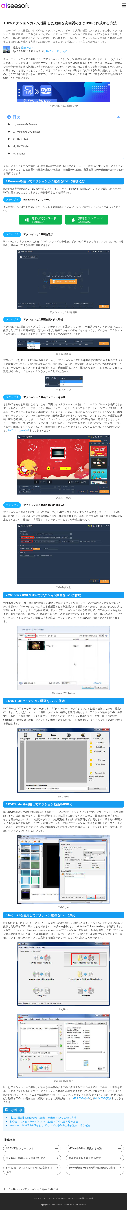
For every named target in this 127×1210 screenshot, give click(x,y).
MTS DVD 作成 (81, 1098)
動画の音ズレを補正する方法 (85, 1158)
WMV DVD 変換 (102, 1098)
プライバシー (61, 1198)
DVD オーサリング (56, 51)
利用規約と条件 (86, 1198)
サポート (50, 1198)
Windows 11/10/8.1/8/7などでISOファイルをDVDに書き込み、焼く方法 (50, 1125)
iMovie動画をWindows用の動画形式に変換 (92, 1167)
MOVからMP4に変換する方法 (85, 1148)
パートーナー (73, 1198)
